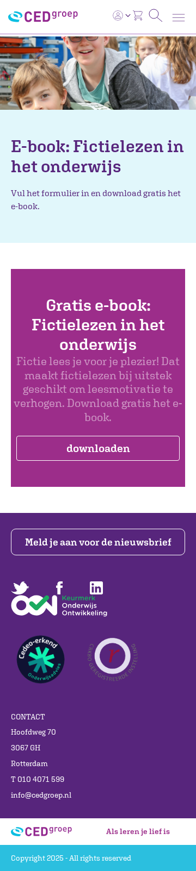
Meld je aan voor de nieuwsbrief (98, 542)
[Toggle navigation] (178, 18)
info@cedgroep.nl (41, 795)
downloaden (98, 448)
